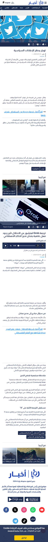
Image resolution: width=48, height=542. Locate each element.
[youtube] (42, 510)
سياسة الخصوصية (13, 531)
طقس (7, 8)
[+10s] (42, 246)
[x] (15, 510)
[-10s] (37, 246)
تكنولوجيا (42, 56)
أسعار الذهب (36, 8)
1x (10, 246)
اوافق (24, 538)
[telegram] (15, 521)
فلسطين (14, 8)
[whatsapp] (33, 510)
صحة (21, 8)
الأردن (27, 8)
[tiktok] (24, 521)
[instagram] (24, 510)
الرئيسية (44, 8)
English (7, 3)
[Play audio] (5, 246)
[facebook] (6, 510)
